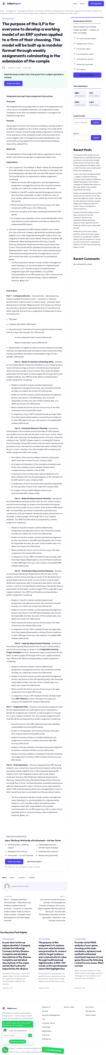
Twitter (11, 878)
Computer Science (48, 1023)
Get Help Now (96, 4)
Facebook (21, 878)
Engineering (46, 1039)
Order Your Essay (13, 83)
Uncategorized (11, 11)
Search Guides (91, 1015)
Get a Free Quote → (35, 862)
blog (75, 3)
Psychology (46, 1027)
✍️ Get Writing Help (53, 1050)
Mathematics (46, 1031)
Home (2, 11)
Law (43, 1019)
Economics (46, 1035)
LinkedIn (32, 878)
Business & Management (51, 1015)
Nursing (45, 1011)
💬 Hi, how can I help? (17, 1041)
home (82, 3)
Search (96, 122)
